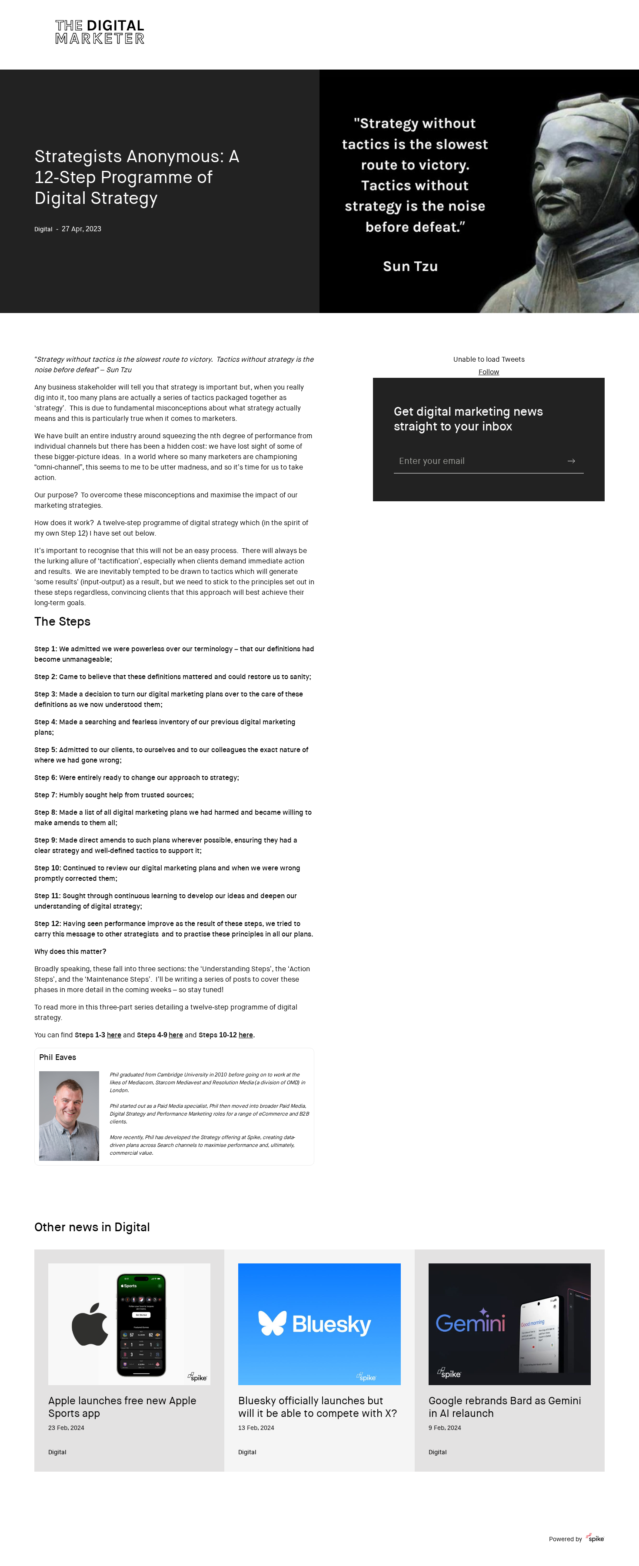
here (114, 1035)
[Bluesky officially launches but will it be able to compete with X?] (319, 1324)
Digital (57, 1453)
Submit (571, 461)
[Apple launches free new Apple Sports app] (129, 1324)
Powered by (565, 1540)
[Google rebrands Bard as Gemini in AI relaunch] (510, 1324)
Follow (489, 372)
